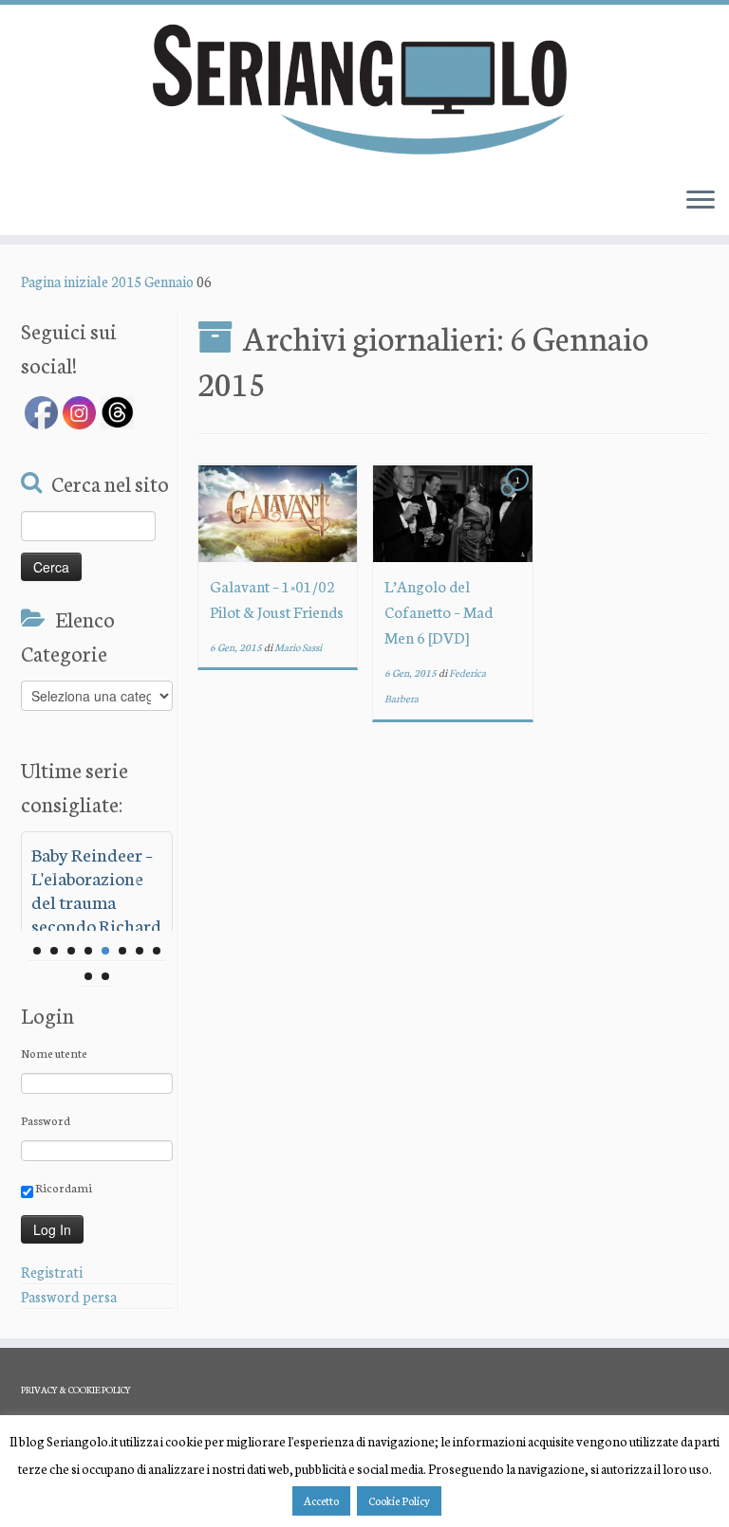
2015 (126, 281)
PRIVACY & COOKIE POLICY (76, 1389)
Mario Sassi (298, 647)
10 (105, 976)
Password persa (69, 1296)
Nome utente (54, 1053)
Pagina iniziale (64, 281)
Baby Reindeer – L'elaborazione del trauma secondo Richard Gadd (96, 901)
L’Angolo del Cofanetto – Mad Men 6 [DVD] (438, 610)
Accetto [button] (321, 1500)
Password (45, 1120)
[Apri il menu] (700, 201)
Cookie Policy (399, 1500)
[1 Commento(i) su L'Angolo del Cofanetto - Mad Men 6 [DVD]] (519, 496)
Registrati (52, 1272)
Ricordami (62, 1187)
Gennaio (169, 281)
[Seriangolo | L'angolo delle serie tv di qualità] (364, 88)
